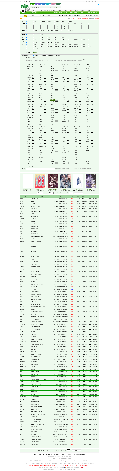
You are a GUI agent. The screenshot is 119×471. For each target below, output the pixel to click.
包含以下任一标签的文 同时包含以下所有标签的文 (45, 51)
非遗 (41, 148)
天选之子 (52, 106)
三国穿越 (29, 137)
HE (29, 75)
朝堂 (41, 77)
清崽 (21, 371)
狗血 (29, 79)
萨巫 (21, 311)
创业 (76, 124)
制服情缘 (52, 117)
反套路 (75, 110)
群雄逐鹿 (33, 369)
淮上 (21, 236)
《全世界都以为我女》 (65, 189)
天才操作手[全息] (34, 216)
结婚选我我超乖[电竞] (35, 326)
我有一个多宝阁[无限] (35, 296)
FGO (29, 148)
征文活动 (66, 10)
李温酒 (21, 216)
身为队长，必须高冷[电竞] (36, 241)
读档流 (64, 141)
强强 (52, 64)
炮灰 (88, 108)
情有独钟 (85, 59)
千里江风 (22, 384)
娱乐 (89, 10)
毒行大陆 (33, 394)
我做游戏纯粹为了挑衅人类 (37, 421)
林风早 (21, 329)
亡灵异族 (88, 155)
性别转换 (88, 135)
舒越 (21, 427)
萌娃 (88, 104)
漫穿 (29, 150)
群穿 (76, 119)
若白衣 (21, 299)
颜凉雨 (21, 224)
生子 (41, 79)
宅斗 (64, 99)
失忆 (88, 119)
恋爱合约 (29, 99)
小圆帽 (21, 424)
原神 (41, 132)
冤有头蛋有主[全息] (35, 256)
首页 (39, 450)
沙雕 (76, 73)
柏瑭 (21, 406)
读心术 (87, 132)
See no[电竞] (33, 289)
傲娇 (76, 141)
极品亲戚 (88, 148)
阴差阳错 (88, 93)
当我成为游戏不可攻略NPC (37, 419)
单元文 (87, 95)
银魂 (64, 155)
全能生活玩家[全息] (35, 401)
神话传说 (64, 128)
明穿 (64, 126)
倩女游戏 (29, 166)
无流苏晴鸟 (22, 421)
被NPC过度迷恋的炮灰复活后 (37, 447)
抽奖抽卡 (64, 104)
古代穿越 (69, 13)
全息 (29, 97)
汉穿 (76, 137)
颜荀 (21, 419)
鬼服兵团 (33, 224)
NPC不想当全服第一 (35, 319)
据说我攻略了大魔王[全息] (36, 406)
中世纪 (87, 139)
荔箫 (21, 411)
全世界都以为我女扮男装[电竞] (37, 429)
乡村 (52, 137)
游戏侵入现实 (34, 231)
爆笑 (76, 97)
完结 (97, 13)
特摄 (52, 152)
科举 (41, 99)
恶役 (41, 159)
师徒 (41, 119)
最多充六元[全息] (34, 386)
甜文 (85, 62)
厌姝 (21, 429)
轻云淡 (21, 389)
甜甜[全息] (33, 349)
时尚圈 (40, 137)
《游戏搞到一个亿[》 (90, 189)
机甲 (41, 108)
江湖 (88, 99)
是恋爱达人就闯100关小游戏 (37, 284)
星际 (64, 82)
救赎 (52, 77)
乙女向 (64, 101)
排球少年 (64, 113)
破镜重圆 (52, 68)
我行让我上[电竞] (34, 198)
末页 (49, 450)
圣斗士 (75, 161)
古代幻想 (76, 108)
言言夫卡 (22, 339)
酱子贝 (21, 198)
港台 (41, 163)
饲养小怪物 (33, 218)
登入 (83, 1)
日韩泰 (75, 115)
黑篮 (64, 137)
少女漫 (28, 146)
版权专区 (55, 10)
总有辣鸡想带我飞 (35, 291)
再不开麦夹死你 (34, 254)
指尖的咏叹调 (23, 341)
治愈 (76, 77)
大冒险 (52, 139)
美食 (76, 75)
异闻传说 (64, 132)
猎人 (52, 128)
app (40, 150)
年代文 (28, 70)
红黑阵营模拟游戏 (35, 442)
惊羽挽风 (22, 344)
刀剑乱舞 (64, 121)
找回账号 (90, 1)
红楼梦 (52, 135)
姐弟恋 (40, 135)
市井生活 (76, 95)
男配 (29, 139)
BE (29, 152)
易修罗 (21, 274)
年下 (88, 70)
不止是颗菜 (22, 276)
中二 (76, 148)
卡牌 (64, 148)
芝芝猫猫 (22, 241)
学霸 (41, 126)
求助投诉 (75, 10)
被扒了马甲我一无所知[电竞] (37, 324)
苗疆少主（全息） (35, 213)
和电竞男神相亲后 (35, 396)
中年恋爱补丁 (34, 301)
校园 (29, 73)
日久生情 (41, 97)
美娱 (41, 141)
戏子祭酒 (22, 314)
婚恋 (64, 90)
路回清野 (22, 269)
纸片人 (28, 141)
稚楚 (21, 254)
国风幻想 (41, 146)
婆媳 (76, 159)
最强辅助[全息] (34, 376)
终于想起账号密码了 (35, 404)
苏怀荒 (21, 304)
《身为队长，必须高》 (27, 189)
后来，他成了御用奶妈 (36, 294)
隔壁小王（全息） (35, 249)
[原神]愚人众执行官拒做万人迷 (37, 424)
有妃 (21, 319)
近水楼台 (52, 95)
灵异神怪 (64, 70)
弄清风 (21, 349)
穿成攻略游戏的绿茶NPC (36, 339)
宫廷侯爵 (88, 66)
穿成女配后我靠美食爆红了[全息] (38, 306)
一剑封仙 (33, 366)
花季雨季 (41, 93)
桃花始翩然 (33, 351)
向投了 (72, 18)
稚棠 (21, 404)
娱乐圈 (40, 73)
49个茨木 (33, 331)
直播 (29, 84)
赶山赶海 (29, 130)
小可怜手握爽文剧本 (35, 391)
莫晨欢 (21, 261)
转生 (76, 135)
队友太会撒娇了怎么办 (36, 381)
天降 (29, 157)
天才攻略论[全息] (34, 234)
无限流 (87, 73)
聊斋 (29, 159)
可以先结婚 (33, 336)
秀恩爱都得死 (34, 264)
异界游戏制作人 (34, 208)
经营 (88, 84)
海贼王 (75, 126)
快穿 (52, 73)
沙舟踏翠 (22, 409)
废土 (29, 108)
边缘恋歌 (52, 82)
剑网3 (40, 144)
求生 (64, 108)
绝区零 (87, 163)
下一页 (46, 450)
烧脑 (88, 146)
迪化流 (52, 108)
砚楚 (21, 376)
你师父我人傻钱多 (35, 261)
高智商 (52, 130)
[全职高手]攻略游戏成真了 (36, 384)
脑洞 (52, 97)
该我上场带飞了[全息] (35, 206)
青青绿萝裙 (22, 244)
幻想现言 (64, 13)
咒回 (88, 86)
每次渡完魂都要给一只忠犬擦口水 (38, 316)
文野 (29, 95)
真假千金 (29, 144)
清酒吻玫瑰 (33, 276)
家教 (64, 115)
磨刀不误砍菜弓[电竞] (35, 329)
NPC (76, 144)
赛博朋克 (52, 110)
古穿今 (87, 115)
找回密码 (94, 1)
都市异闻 (41, 113)
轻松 (41, 86)
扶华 (21, 316)
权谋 (52, 119)
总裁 (29, 128)
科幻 (41, 104)
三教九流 (88, 117)
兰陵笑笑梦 (22, 444)
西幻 (76, 93)
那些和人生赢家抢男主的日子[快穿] (38, 379)
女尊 (76, 146)
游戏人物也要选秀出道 (36, 437)
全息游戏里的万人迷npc (36, 304)
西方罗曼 (76, 88)
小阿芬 (21, 381)
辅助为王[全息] (34, 279)
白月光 (87, 101)
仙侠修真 (41, 68)
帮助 (86, 10)
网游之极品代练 (34, 364)
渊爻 (21, 271)
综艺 (64, 106)
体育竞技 (76, 82)
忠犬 (29, 119)
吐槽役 (28, 132)
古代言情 (54, 13)
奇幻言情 (74, 13)
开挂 (52, 104)
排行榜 (37, 10)
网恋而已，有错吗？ (35, 409)
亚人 (29, 163)
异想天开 (52, 132)
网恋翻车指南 (34, 201)
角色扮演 (33, 221)
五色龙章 (22, 379)
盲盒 (88, 152)
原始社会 (64, 152)
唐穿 (88, 128)
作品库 (33, 10)
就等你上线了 (34, 259)
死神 (41, 161)
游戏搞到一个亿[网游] (35, 244)
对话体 (52, 161)
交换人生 (88, 157)
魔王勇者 (88, 159)
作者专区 (49, 10)
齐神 (41, 152)
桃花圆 (21, 447)
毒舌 (64, 124)
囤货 (41, 88)
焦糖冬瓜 (22, 309)
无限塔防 (33, 389)
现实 (52, 124)
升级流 (75, 68)
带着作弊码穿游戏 (35, 359)
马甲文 (28, 93)
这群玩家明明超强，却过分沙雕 (38, 414)
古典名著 (41, 128)
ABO (64, 75)
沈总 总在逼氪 (34, 286)
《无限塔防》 (78, 189)
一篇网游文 (33, 399)
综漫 (41, 82)
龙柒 (21, 296)
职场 (41, 130)
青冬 (21, 432)
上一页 (42, 450)
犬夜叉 (64, 139)
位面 (29, 106)
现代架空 (76, 79)
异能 (88, 75)
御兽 (29, 161)
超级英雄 (41, 95)
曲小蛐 (21, 334)
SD (52, 163)
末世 (64, 79)
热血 (76, 106)
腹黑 (64, 97)
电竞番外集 (33, 281)
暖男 (76, 155)
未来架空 (76, 90)
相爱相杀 (76, 84)
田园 (64, 117)
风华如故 (22, 266)
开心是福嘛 (22, 361)
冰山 (52, 150)
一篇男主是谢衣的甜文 (36, 321)
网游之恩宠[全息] (34, 334)
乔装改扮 (88, 121)
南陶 (21, 437)
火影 (76, 99)
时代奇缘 (76, 113)
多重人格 (52, 148)
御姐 (88, 97)
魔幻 (29, 115)
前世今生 (29, 110)
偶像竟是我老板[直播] (35, 356)
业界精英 (88, 68)
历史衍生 (41, 90)
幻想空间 (76, 70)
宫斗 (76, 117)
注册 (86, 1)
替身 (76, 139)
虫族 (29, 104)
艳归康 (21, 294)
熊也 (21, 374)
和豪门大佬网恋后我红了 (36, 211)
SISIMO (21, 251)
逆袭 (76, 86)
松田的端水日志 (34, 434)
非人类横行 (33, 314)
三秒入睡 (22, 439)
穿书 (41, 66)
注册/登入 (81, 10)
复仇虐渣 (52, 90)
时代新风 (88, 126)
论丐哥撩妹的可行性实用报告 (37, 236)
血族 (29, 155)
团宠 (29, 82)
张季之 (21, 416)
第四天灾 (88, 110)
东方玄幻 (52, 93)
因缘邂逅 (52, 86)
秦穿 (88, 124)
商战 (88, 144)
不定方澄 (22, 356)
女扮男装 (41, 110)
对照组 (87, 141)
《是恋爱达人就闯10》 (40, 189)
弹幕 (64, 135)
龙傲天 (52, 113)
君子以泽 (22, 351)
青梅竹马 (64, 84)
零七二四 (22, 434)
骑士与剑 (41, 157)
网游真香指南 (34, 361)
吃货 (76, 157)
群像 (41, 75)
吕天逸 (21, 264)
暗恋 (88, 77)
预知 (64, 146)
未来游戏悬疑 (80, 13)
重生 (64, 68)
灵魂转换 (64, 110)
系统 (88, 64)
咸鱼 (76, 121)
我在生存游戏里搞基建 (36, 439)
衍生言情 (93, 13)
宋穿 (41, 121)
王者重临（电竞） (35, 226)
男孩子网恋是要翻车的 (36, 266)
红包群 (87, 161)
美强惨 (40, 84)
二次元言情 (87, 13)
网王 (88, 113)
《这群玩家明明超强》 (53, 189)
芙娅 (21, 354)
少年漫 (28, 88)
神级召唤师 (33, 239)
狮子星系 (22, 218)
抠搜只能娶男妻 (34, 416)
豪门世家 (76, 64)
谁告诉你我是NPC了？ (36, 432)
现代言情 (59, 13)
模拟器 (28, 124)
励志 (52, 75)
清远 (21, 231)
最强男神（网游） (35, 229)
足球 (64, 86)
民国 (52, 144)
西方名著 (41, 139)
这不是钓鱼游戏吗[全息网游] (37, 311)
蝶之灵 (21, 203)
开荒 (41, 117)
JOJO (52, 155)
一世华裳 (22, 206)
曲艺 (76, 163)
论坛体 (28, 113)
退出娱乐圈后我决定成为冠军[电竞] (38, 344)
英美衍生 (29, 90)
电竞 (88, 106)
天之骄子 (29, 66)
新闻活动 (60, 10)
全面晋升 (33, 309)
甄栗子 (21, 284)
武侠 (76, 130)
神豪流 (52, 115)
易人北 (21, 249)
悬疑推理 (88, 79)
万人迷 (52, 70)
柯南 (64, 93)
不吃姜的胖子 (23, 324)
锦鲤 (52, 157)
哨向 (41, 115)
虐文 (64, 119)
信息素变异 (33, 246)
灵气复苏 (64, 130)
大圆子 (21, 286)
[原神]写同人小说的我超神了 (37, 354)
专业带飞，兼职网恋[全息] (36, 299)
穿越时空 (41, 64)
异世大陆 (52, 101)
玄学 (64, 95)
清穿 (29, 121)
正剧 (52, 84)
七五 (52, 146)
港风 (29, 86)
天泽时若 (22, 359)
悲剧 (64, 161)
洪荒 (64, 150)
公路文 (87, 130)
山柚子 (21, 211)
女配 (88, 90)
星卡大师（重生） (35, 203)
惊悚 (76, 101)
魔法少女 (64, 157)
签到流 (75, 132)
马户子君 (22, 399)
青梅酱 (21, 279)
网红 (41, 155)
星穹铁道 (29, 126)
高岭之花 (64, 77)
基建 (64, 73)
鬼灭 (52, 126)
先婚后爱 (41, 70)
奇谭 (76, 150)
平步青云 (29, 117)
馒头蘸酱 (22, 306)
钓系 (88, 88)
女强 (64, 88)
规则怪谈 (41, 124)
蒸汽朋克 (52, 159)
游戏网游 (52, 99)
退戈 (21, 291)
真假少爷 (76, 104)
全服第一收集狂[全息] (35, 371)
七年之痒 (64, 159)
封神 (52, 141)
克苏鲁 (40, 106)
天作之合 (64, 64)
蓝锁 (76, 152)
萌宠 (88, 82)
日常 (76, 66)
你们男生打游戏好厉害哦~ (36, 274)
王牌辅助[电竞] (34, 346)
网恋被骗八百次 (34, 374)
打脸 (52, 88)
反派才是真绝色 (34, 444)
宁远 (21, 301)
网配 (64, 163)
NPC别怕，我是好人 (35, 271)
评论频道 (43, 10)
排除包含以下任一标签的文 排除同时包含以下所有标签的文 (47, 55)
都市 (52, 66)
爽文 (29, 64)
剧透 (52, 121)
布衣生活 (41, 101)
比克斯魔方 (33, 251)
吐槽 (76, 128)
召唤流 (87, 150)
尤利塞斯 (22, 442)
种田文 (28, 68)
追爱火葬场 (52, 79)
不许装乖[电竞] (34, 269)
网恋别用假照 (34, 427)
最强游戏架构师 (34, 341)
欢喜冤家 (29, 77)
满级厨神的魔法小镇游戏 (36, 411)
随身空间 (29, 101)
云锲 (21, 414)
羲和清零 (22, 259)
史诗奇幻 (29, 135)
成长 (64, 66)
